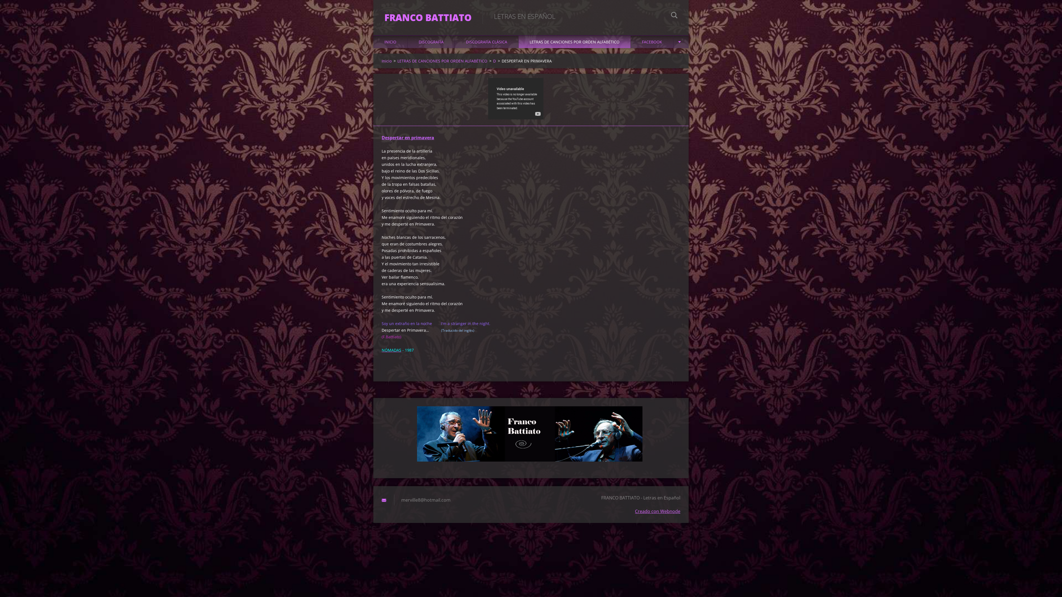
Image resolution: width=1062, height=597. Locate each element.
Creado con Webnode (657, 511)
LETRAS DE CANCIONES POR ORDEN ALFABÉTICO (575, 41)
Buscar (674, 16)
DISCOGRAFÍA (431, 41)
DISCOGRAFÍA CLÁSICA (486, 41)
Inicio (390, 41)
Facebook (652, 41)
